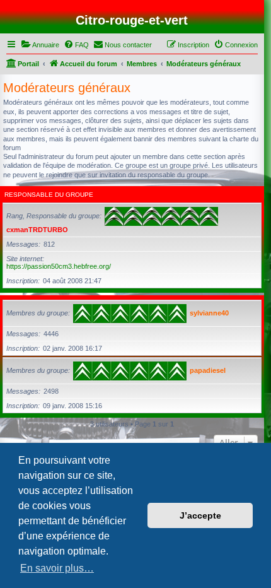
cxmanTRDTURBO (37, 229)
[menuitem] (40, 44)
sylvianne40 (209, 313)
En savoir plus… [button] (57, 568)
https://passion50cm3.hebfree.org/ (58, 266)
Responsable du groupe (48, 194)
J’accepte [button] (200, 515)
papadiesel (208, 370)
